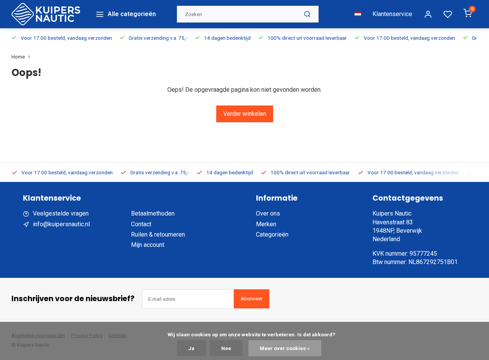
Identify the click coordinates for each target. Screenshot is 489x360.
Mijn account (147, 244)
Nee (226, 348)
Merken (266, 224)
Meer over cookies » (285, 348)
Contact (141, 224)
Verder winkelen (244, 113)
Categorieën (272, 234)
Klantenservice (392, 14)
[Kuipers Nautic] (45, 14)
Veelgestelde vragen (61, 213)
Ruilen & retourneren (158, 234)
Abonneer (251, 299)
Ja (191, 348)
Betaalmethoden (153, 213)
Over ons (268, 213)
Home (18, 57)
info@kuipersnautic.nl (61, 224)
